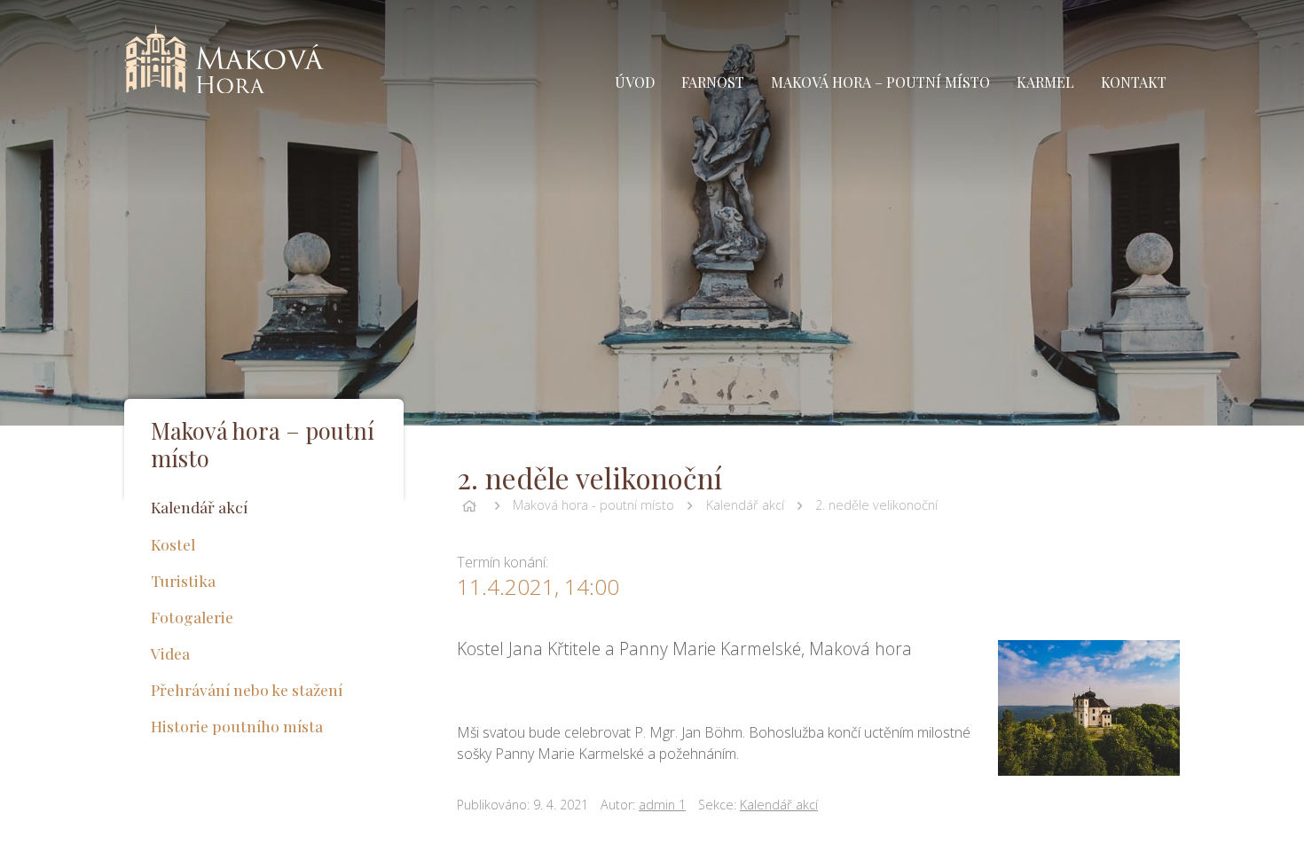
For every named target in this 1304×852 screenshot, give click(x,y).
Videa (170, 653)
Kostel (173, 544)
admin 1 (662, 804)
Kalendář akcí (745, 504)
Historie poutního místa (237, 725)
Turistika (183, 580)
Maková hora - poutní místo (593, 504)
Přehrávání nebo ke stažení (246, 689)
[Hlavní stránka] (469, 504)
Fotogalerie (192, 616)
